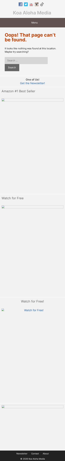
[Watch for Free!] (32, 355)
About (46, 453)
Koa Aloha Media (32, 13)
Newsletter (21, 453)
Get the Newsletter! (32, 83)
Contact (35, 453)
